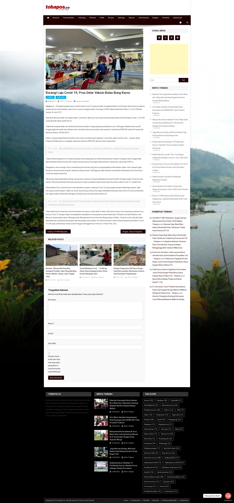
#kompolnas (150, 429)
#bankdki (176, 400)
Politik (102, 18)
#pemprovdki (151, 453)
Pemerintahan (68, 18)
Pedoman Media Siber (169, 500)
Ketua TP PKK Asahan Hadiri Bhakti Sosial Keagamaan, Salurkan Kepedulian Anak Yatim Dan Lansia (170, 199)
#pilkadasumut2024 (174, 463)
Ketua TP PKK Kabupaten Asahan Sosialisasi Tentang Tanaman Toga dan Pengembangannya (60, 232)
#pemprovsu (168, 453)
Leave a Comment (82, 101)
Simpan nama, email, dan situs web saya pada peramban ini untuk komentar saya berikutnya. (54, 364)
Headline (50, 97)
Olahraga (121, 18)
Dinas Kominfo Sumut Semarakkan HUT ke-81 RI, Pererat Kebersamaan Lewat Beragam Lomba (170, 167)
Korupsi (111, 18)
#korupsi (166, 429)
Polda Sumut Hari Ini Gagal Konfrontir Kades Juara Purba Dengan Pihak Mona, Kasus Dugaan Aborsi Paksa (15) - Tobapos (169, 273)
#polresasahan (164, 472)
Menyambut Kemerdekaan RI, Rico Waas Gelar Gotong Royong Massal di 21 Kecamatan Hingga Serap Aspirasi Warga (170, 123)
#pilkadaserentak (152, 463)
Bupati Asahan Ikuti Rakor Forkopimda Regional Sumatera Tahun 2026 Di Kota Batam (170, 187)
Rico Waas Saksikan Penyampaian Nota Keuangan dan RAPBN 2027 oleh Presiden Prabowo (168, 110)
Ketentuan (155, 500)
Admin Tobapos (66, 101)
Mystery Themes (100, 500)
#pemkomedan (171, 448)
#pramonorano (151, 482)
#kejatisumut (165, 424)
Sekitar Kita (61, 97)
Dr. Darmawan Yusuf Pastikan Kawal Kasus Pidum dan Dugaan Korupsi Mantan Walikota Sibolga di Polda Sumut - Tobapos (169, 290)
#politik (148, 472)
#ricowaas (150, 486)
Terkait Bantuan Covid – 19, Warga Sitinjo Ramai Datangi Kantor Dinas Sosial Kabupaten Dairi (93, 271)
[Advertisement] (169, 59)
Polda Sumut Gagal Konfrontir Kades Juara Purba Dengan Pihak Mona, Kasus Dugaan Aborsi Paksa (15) (170, 262)
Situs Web (52, 343)
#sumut (164, 486)
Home (126, 500)
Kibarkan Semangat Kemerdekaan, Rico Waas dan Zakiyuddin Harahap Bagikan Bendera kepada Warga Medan (170, 97)
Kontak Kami (184, 500)
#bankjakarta (151, 405)
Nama (51, 323)
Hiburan (132, 18)
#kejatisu (149, 424)
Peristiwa (165, 18)
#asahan (162, 400)
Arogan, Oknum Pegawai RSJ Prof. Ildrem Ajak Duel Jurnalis (134, 232)
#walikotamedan (152, 491)
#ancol (148, 400)
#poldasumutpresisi (171, 467)
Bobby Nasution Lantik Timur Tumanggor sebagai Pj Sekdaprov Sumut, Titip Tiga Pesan (170, 156)
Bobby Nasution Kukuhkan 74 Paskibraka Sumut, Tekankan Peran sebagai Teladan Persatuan (168, 145)
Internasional (144, 18)
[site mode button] (181, 22)
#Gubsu (149, 420)
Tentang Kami (135, 500)
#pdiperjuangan (152, 448)
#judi (161, 420)
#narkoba (149, 443)
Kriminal (92, 18)
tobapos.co (50, 106)
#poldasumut (151, 467)
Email (51, 333)
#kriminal (149, 439)
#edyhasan (162, 415)
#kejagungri (174, 420)
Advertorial (177, 18)
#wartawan (170, 491)
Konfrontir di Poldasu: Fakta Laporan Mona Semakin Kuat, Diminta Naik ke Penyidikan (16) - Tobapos (170, 255)
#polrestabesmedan (153, 477)
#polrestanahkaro (176, 477)
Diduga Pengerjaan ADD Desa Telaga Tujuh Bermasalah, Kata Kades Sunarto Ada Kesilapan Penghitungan (129, 271)
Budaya (155, 18)
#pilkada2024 (171, 458)
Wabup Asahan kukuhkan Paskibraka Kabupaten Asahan (166, 178)
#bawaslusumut (170, 405)
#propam (168, 482)
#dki (180, 410)
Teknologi (82, 18)
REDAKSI (146, 500)
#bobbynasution (152, 410)
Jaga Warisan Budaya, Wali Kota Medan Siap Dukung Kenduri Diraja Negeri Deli (169, 133)
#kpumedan (150, 434)
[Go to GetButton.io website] (228, 500)
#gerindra (177, 415)
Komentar (52, 300)
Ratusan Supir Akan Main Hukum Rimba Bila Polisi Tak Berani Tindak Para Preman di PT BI (168, 227)
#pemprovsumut (152, 458)
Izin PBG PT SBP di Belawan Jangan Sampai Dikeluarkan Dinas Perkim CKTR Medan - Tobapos (169, 221)
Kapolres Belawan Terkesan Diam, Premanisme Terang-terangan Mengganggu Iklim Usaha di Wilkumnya (169, 244)
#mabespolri (165, 439)
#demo (168, 410)
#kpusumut (167, 434)
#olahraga (164, 443)
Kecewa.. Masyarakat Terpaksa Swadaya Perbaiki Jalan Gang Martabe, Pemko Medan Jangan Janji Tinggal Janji (61, 272)
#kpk (178, 429)
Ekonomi (56, 18)
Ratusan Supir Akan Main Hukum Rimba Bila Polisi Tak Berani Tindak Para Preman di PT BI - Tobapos (169, 238)
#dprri (148, 415)
